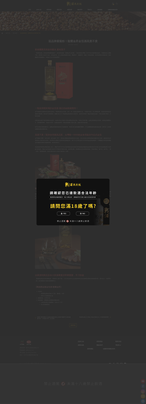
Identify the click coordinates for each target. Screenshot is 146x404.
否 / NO (82, 214)
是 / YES (63, 214)
